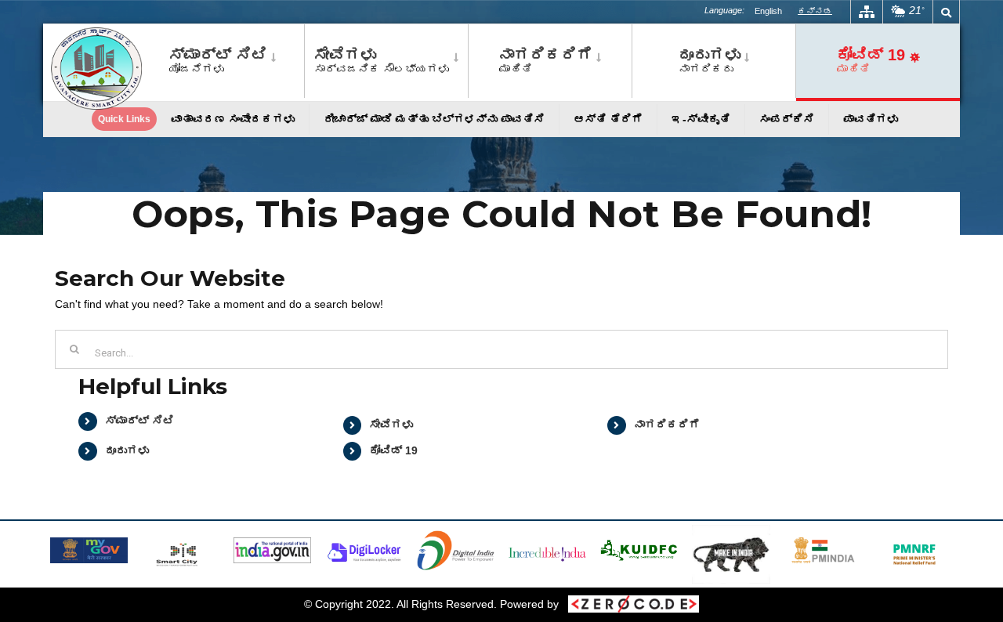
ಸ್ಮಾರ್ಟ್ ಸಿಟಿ (139, 420)
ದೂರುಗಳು (127, 450)
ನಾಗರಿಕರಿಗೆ (667, 424)
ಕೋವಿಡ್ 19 (393, 450)
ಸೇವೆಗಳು (391, 424)
